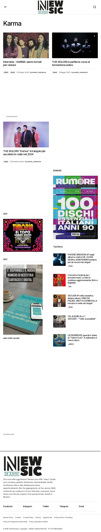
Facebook (7, 506)
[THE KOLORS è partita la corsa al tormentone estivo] (75, 45)
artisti (6, 72)
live (70, 286)
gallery (71, 344)
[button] (5, 7)
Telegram (63, 506)
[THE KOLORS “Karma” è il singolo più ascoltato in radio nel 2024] (26, 134)
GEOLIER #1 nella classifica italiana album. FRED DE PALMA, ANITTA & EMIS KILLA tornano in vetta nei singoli (82, 299)
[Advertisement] (50, 96)
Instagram (27, 506)
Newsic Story (8, 517)
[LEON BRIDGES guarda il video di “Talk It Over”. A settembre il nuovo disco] (59, 340)
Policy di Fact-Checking (63, 517)
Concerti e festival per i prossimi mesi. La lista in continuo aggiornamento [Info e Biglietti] (83, 279)
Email (81, 506)
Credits (18, 517)
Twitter (45, 506)
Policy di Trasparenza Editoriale (15, 522)
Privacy (38, 517)
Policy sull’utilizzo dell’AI (38, 522)
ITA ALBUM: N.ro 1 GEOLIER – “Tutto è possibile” (82, 317)
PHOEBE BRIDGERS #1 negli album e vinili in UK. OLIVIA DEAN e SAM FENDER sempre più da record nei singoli (82, 258)
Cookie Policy (28, 517)
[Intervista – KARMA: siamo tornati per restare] (26, 45)
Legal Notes (47, 517)
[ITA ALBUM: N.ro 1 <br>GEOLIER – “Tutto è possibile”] (59, 321)
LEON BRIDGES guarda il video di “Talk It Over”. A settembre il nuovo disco (82, 338)
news (13, 72)
